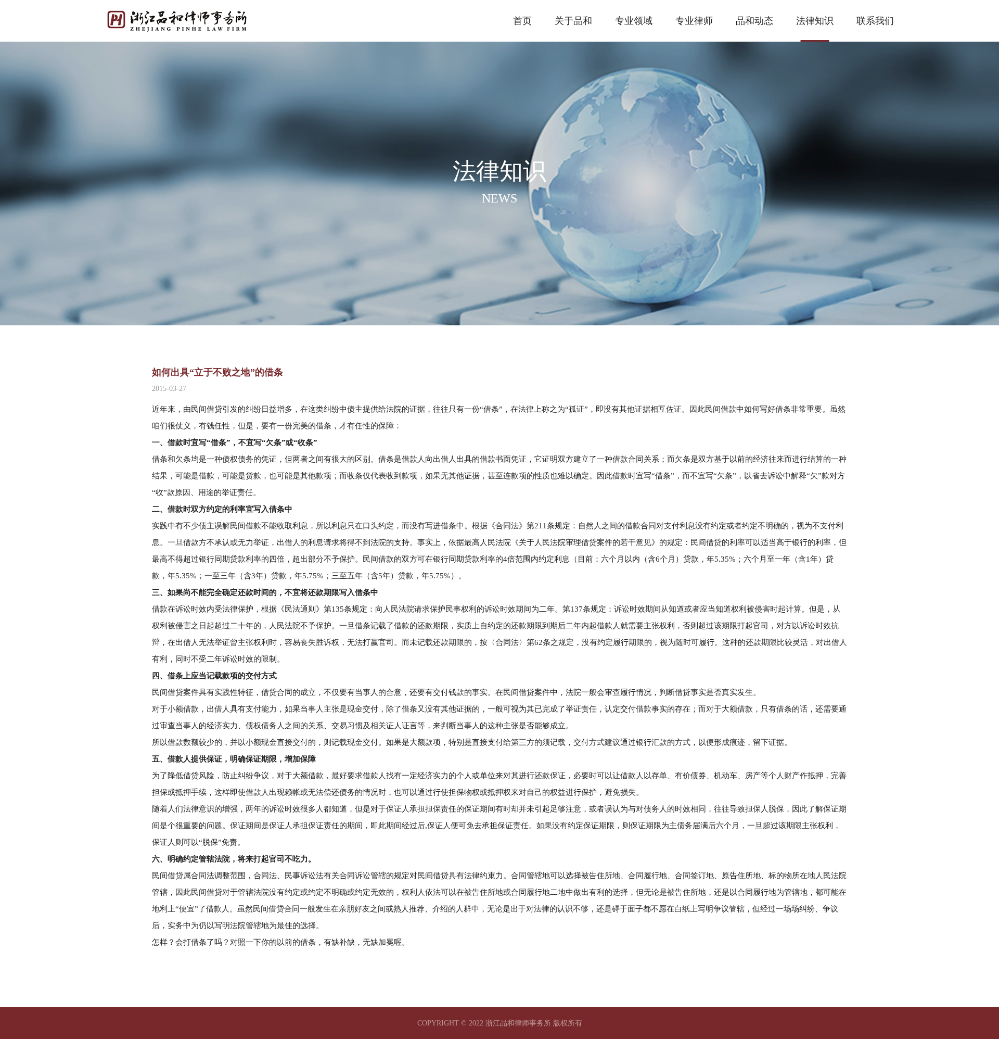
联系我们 (875, 21)
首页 (522, 21)
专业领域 (633, 21)
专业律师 (694, 21)
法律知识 (815, 21)
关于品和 (573, 21)
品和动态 (754, 21)
